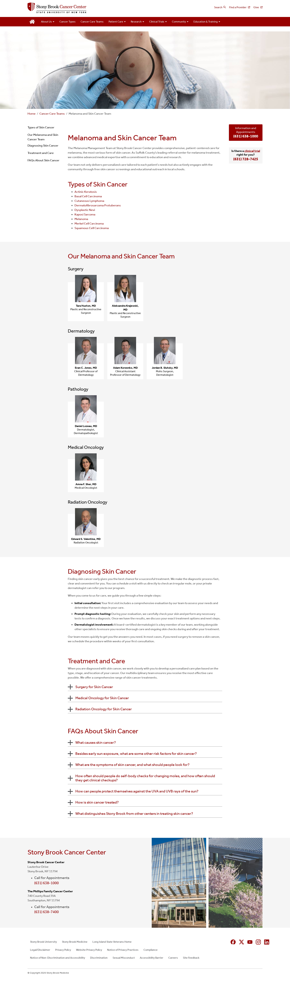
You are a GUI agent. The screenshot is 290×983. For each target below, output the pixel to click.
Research (136, 21)
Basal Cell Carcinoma (88, 196)
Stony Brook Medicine (74, 941)
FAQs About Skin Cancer (43, 160)
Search (218, 7)
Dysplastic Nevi (85, 210)
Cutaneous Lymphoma (89, 201)
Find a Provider (238, 7)
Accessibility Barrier (151, 957)
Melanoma (81, 219)
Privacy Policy (63, 949)
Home (32, 113)
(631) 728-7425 (245, 159)
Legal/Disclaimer (40, 949)
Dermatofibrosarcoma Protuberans (98, 205)
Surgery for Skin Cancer (94, 687)
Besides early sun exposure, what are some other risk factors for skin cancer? (136, 753)
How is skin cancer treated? (97, 802)
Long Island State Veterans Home (112, 941)
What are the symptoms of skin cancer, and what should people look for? (132, 765)
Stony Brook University (43, 941)
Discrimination (99, 957)
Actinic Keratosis (86, 192)
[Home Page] (85, 8)
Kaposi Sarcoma (85, 214)
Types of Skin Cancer (41, 127)
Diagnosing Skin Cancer (43, 145)
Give (256, 7)
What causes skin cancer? (95, 742)
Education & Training (206, 21)
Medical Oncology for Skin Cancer (102, 698)
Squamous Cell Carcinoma (92, 228)
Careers (173, 957)
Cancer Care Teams (92, 21)
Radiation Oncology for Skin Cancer (103, 709)
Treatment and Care (41, 153)
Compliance (150, 949)
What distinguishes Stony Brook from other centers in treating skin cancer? (134, 813)
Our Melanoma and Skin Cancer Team (43, 137)
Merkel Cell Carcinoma (89, 223)
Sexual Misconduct (124, 957)
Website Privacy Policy (89, 949)
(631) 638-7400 (46, 912)
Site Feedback (191, 957)
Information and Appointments (245, 132)
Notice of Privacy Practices (122, 949)
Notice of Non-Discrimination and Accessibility (57, 957)
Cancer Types (67, 21)
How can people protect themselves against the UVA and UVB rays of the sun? (136, 791)
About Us (46, 21)
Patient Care (116, 21)
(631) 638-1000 (46, 883)
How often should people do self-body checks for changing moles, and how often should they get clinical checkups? (145, 778)
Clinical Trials (156, 21)
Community (179, 21)
